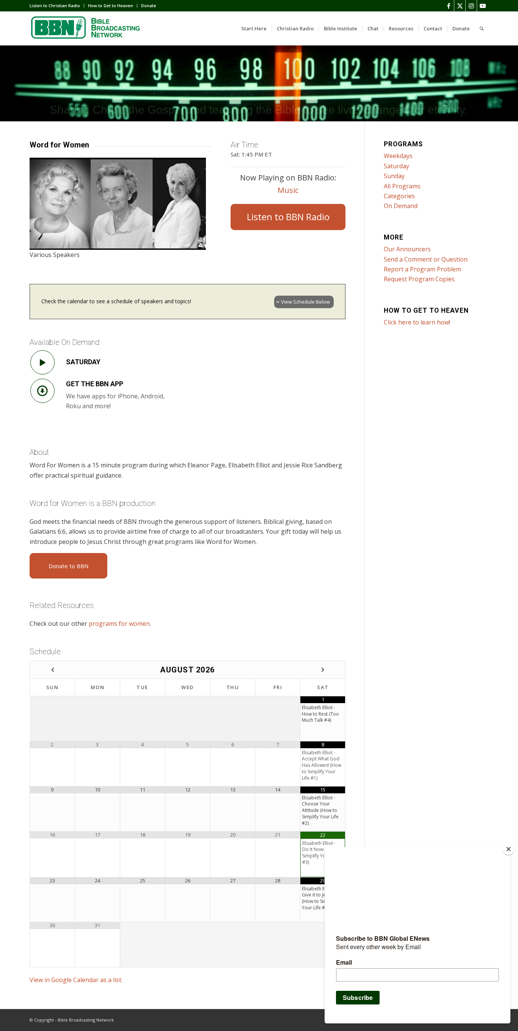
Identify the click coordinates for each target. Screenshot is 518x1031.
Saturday (83, 362)
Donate (148, 5)
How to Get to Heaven (110, 5)
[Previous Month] (52, 670)
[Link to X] (459, 5)
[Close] (508, 849)
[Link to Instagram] (471, 5)
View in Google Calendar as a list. (76, 980)
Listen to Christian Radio (55, 5)
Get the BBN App (94, 384)
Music (288, 190)
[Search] (481, 28)
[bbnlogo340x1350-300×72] (86, 28)
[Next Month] (322, 670)
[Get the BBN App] (42, 391)
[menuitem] (57, 6)
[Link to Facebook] (448, 5)
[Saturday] (42, 362)
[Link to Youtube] (482, 5)
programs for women (119, 623)
